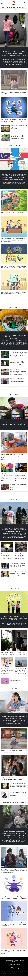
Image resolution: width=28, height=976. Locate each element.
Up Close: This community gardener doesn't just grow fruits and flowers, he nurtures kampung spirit (18, 362)
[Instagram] (12, 968)
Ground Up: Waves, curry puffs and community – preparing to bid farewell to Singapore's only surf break (14, 529)
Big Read (8, 7)
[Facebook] (9, 968)
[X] (16, 968)
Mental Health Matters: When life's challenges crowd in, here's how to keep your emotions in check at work (13, 952)
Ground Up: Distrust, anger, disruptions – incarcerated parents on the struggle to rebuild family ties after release (6, 557)
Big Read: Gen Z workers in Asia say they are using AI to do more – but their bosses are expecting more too (13, 240)
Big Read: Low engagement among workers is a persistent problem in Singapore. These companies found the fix (13, 294)
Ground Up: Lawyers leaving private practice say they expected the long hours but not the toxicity (18, 565)
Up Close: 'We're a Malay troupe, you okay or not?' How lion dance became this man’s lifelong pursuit (14, 337)
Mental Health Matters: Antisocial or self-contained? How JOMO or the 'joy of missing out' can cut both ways (13, 924)
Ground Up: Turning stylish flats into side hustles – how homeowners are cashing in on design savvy (18, 573)
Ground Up (24, 7)
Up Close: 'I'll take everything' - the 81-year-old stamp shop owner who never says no (19, 127)
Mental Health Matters (13, 803)
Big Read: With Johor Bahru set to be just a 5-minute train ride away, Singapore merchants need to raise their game (14, 175)
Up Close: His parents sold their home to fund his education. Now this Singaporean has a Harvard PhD (18, 380)
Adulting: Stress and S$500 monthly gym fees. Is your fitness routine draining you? (18, 794)
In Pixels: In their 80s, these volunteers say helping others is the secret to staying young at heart (13, 456)
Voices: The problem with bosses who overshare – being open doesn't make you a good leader (14, 618)
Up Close (13, 7)
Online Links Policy (16, 964)
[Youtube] (19, 968)
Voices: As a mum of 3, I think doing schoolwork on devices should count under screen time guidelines (7, 671)
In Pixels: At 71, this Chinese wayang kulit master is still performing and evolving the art (18, 486)
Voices (14, 588)
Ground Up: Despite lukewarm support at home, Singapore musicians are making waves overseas (20, 557)
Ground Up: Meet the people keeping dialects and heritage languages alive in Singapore (17, 137)
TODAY (2, 7)
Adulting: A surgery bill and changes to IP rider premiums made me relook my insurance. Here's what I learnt (18, 785)
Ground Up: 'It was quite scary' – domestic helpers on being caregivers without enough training (14, 53)
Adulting (14, 688)
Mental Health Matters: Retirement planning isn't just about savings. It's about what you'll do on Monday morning (14, 833)
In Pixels (19, 7)
